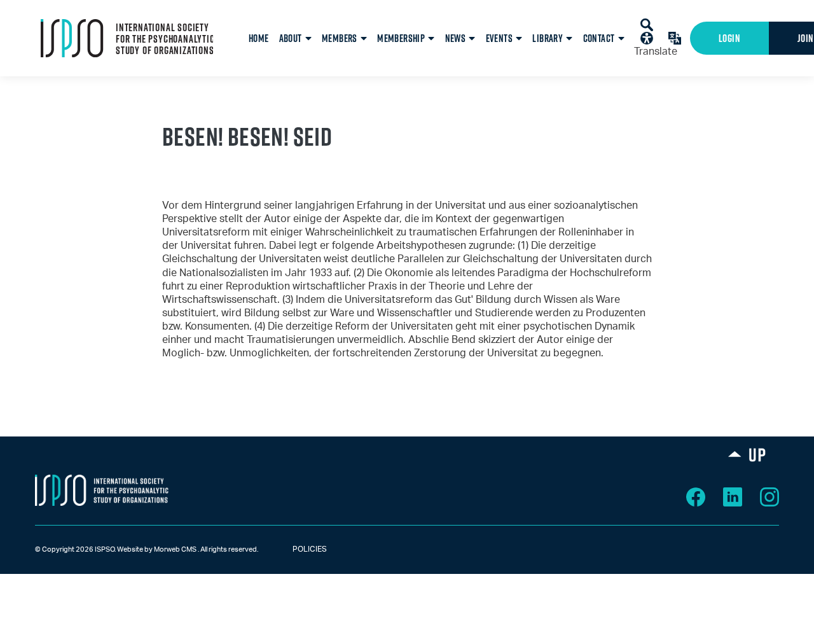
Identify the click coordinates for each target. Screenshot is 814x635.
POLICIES (298, 549)
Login (729, 38)
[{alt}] (102, 489)
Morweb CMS (175, 549)
